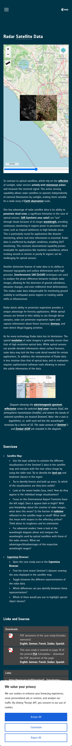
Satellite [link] (24, 36)
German (33, 643)
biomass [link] (55, 323)
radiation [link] (58, 511)
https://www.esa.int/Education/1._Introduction (34, 680)
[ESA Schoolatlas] (65, 9)
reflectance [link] (10, 408)
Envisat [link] (19, 428)
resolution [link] (17, 340)
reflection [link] (63, 181)
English (24, 643)
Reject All (36, 737)
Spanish (60, 643)
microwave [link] (52, 185)
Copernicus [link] (12, 557)
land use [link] (56, 472)
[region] (36, 713)
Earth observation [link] (34, 201)
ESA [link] (35, 654)
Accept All (36, 717)
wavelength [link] (50, 221)
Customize (36, 727)
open (6, 9)
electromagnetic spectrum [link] (48, 404)
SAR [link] (23, 217)
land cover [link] (43, 408)
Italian (51, 643)
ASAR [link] (27, 428)
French (42, 643)
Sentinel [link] (61, 424)
